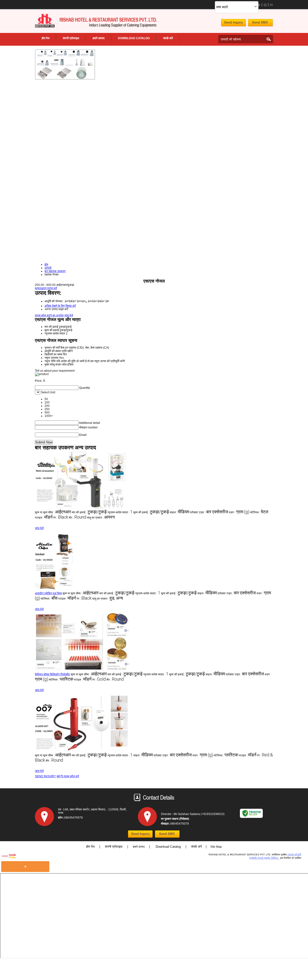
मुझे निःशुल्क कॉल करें (68, 776)
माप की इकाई (51, 326)
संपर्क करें (168, 38)
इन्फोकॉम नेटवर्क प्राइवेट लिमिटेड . (264, 858)
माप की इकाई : (89, 512)
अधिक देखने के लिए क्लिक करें (60, 305)
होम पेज (45, 38)
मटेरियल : (259, 512)
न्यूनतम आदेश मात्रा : (120, 512)
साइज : (179, 512)
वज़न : (239, 512)
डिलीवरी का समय (53, 354)
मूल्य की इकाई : (151, 512)
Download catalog (134, 38)
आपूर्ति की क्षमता (53, 351)
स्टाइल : (43, 517)
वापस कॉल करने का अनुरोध (49, 315)
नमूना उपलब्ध (51, 357)
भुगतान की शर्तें (52, 347)
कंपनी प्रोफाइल (71, 38)
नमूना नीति (50, 361)
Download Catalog (169, 846)
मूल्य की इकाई (52, 330)
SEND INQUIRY (45, 776)
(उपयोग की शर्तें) (294, 854)
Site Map (216, 846)
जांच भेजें (68, 315)
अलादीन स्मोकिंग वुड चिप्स (48, 593)
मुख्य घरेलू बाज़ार (53, 364)
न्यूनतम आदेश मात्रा (55, 333)
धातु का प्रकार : (101, 517)
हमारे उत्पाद (98, 38)
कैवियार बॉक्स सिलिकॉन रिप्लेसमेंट (52, 674)
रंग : (60, 517)
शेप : (77, 517)
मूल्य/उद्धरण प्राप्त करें (46, 288)
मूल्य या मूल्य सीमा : (53, 512)
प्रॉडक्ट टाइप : (209, 512)
